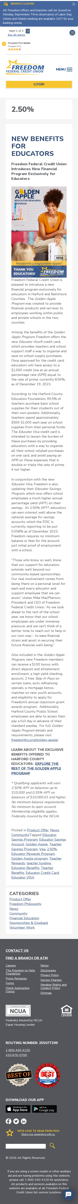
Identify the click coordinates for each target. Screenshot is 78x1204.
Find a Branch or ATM (27, 958)
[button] (68, 1194)
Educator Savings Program (34, 837)
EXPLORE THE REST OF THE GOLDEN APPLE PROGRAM (36, 768)
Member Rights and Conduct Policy (54, 986)
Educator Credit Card (42, 873)
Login (39, 84)
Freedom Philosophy (25, 904)
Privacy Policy (50, 975)
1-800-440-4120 (18, 1050)
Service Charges (51, 980)
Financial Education (24, 918)
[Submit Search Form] (52, 1146)
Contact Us (17, 950)
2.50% (52, 849)
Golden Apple (37, 844)
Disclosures (48, 970)
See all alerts (16, 35)
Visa (42, 849)
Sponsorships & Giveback (28, 923)
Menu (61, 69)
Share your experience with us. (38, 1134)
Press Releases (16, 978)
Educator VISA (22, 877)
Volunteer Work (22, 927)
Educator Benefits (25, 868)
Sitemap (46, 993)
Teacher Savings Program (36, 846)
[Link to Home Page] (25, 67)
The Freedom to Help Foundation (20, 972)
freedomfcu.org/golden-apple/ (34, 740)
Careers (11, 966)
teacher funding (39, 863)
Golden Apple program (29, 858)
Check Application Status (18, 990)
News (54, 830)
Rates (45, 966)
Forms (10, 983)
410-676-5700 (16, 1055)
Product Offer (38, 830)
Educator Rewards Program (33, 854)
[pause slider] (72, 32)
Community (20, 835)
